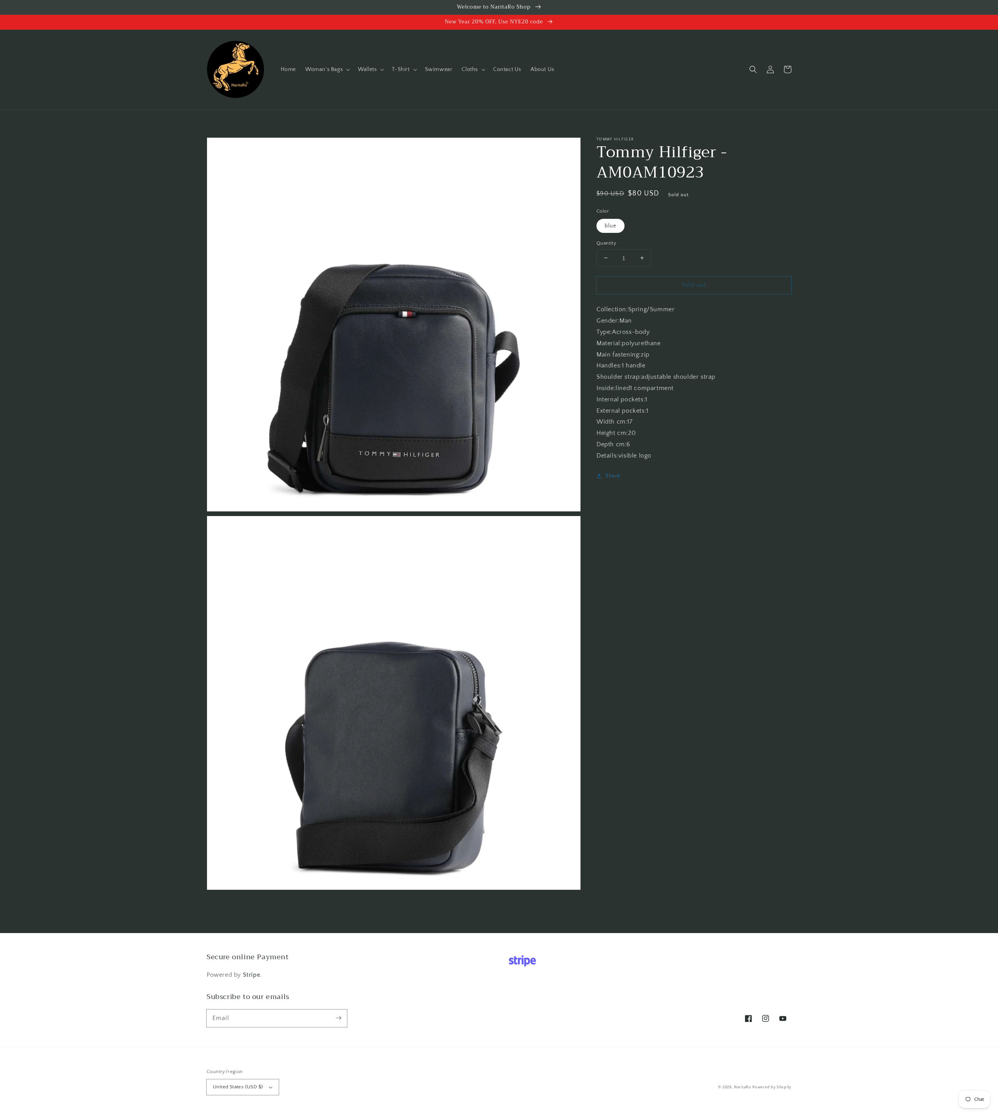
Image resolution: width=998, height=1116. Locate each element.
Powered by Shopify (771, 1087)
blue (610, 225)
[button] (327, 69)
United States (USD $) (238, 1086)
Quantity (606, 242)
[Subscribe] (338, 1018)
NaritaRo (742, 1087)
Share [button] (612, 475)
